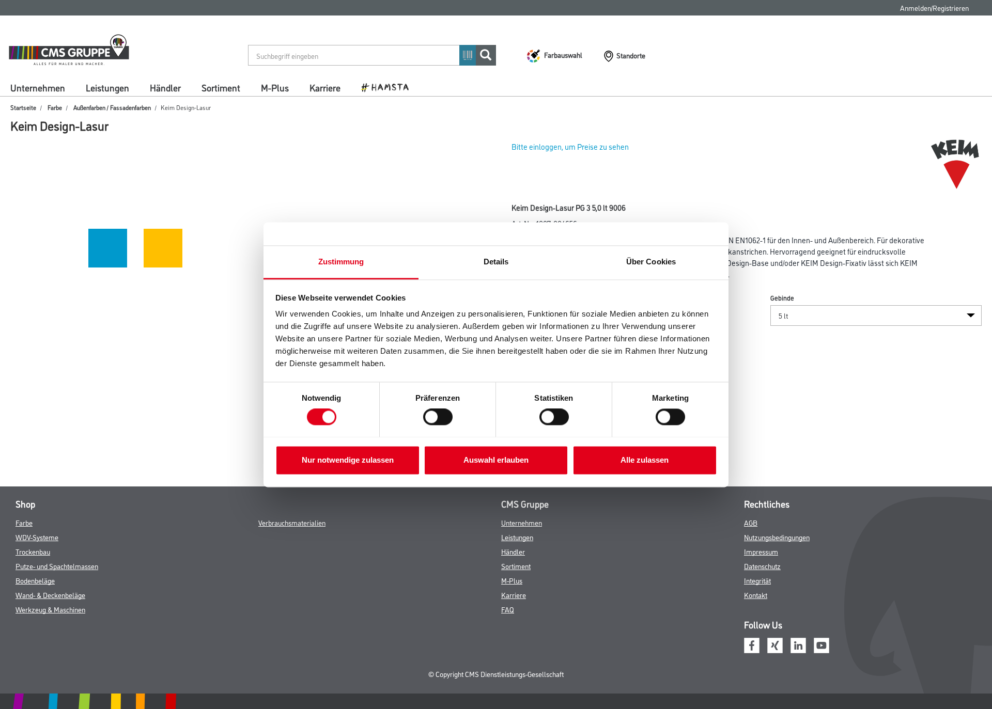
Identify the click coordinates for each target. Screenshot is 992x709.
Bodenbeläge (35, 580)
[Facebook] (752, 644)
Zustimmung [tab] (341, 261)
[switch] (440, 416)
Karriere (324, 87)
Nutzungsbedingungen (777, 537)
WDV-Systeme (37, 537)
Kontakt (755, 595)
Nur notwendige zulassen (348, 459)
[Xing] (775, 644)
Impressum (761, 551)
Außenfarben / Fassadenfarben (112, 107)
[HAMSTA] (389, 86)
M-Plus (275, 87)
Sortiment (221, 87)
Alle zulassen (645, 459)
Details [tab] (496, 261)
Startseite (23, 107)
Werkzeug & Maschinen (50, 609)
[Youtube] (821, 644)
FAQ (507, 609)
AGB (750, 522)
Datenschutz (762, 566)
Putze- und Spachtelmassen (57, 566)
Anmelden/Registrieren (934, 7)
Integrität (757, 580)
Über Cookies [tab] (651, 261)
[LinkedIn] (798, 644)
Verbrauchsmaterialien (292, 522)
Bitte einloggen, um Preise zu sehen (570, 146)
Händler (165, 87)
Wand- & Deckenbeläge (50, 595)
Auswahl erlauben (496, 459)
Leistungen (107, 87)
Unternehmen (37, 87)
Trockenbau (33, 551)
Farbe (55, 107)
